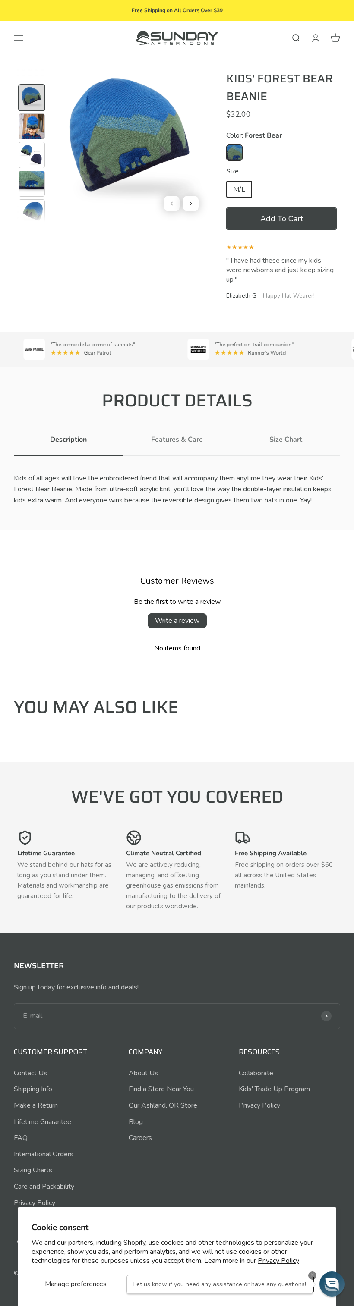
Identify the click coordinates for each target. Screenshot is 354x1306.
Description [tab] (68, 439)
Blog (136, 1122)
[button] (281, 218)
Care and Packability (44, 1186)
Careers (140, 1138)
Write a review (177, 620)
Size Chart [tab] (285, 439)
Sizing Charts (33, 1170)
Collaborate (256, 1073)
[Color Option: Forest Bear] (234, 152)
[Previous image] (172, 203)
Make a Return (36, 1105)
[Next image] (191, 203)
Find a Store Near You (161, 1089)
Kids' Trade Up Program (274, 1089)
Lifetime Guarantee (42, 1122)
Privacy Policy (278, 1260)
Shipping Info (33, 1089)
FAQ (21, 1138)
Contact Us (30, 1073)
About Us (143, 1073)
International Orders (43, 1154)
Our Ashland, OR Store (163, 1105)
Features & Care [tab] (177, 439)
